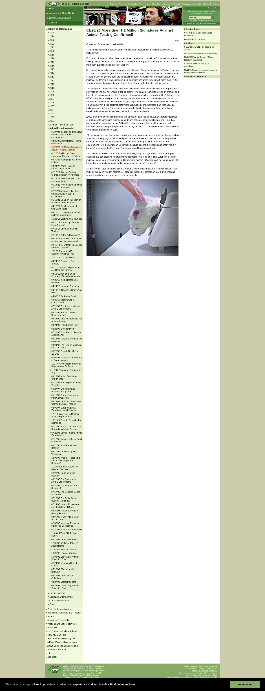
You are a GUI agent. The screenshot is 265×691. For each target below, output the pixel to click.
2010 (51, 88)
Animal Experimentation (61, 128)
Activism (53, 22)
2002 (51, 117)
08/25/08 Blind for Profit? (63, 329)
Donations (214, 4)
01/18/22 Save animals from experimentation (65, 179)
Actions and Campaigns (59, 29)
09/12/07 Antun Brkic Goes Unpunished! (64, 377)
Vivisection (123, 4)
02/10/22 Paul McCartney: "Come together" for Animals (65, 173)
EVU (78, 677)
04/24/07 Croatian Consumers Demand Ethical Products (66, 402)
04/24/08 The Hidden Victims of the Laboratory (66, 346)
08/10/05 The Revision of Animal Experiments (63, 480)
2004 (51, 110)
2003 (51, 113)
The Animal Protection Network (62, 631)
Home (52, 8)
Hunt (154, 4)
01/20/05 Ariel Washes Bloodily (66, 529)
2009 (51, 91)
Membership (197, 4)
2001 (51, 121)
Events (50, 616)
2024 (51, 36)
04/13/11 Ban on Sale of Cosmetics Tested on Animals (65, 275)
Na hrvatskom (213, 8)
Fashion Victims (57, 593)
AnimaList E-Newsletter (58, 620)
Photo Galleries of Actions (59, 609)
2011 (51, 84)
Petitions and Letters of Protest (62, 624)
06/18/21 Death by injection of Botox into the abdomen (66, 201)
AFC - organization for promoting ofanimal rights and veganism (201, 12)
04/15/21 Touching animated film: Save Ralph (65, 207)
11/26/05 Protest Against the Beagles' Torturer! (65, 468)
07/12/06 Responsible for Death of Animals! (67, 440)
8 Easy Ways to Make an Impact (62, 642)
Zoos (149, 4)
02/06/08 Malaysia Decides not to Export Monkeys (66, 358)
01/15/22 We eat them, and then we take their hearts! (67, 186)
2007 (51, 99)
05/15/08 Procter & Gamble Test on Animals (66, 340)
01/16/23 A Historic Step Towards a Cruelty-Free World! (66, 154)
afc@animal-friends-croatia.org (204, 671)
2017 (51, 62)
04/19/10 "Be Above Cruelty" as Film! (66, 291)
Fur (129, 4)
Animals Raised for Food (61, 124)
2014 (51, 73)
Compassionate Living (60, 18)
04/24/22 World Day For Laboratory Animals (63, 167)
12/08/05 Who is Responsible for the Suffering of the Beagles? (65, 460)
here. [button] (132, 684)
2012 (51, 80)
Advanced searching (205, 20)
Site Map (193, 20)
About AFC (52, 627)
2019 (51, 55)
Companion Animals (172, 4)
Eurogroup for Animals (90, 677)
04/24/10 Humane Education (65, 286)
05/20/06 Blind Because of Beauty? (64, 446)
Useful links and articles (194, 39)
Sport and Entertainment (61, 597)
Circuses (142, 4)
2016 (51, 66)
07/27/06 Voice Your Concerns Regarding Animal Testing (66, 427)
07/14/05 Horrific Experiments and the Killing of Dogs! (65, 505)
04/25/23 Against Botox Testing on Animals (66, 142)
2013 (51, 77)
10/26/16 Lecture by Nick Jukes (66, 219)
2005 (51, 106)
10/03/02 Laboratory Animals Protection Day (65, 558)
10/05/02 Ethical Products (63, 553)
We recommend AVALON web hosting (201, 23)
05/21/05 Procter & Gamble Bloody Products (64, 512)
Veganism (114, 4)
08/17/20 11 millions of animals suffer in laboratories (66, 213)
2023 (51, 40)
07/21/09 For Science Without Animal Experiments (65, 307)
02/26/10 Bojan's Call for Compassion (63, 301)
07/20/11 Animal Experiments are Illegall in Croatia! (65, 268)
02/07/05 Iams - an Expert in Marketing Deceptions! (65, 524)
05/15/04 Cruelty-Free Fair (64, 539)
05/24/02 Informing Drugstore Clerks (65, 564)
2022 (51, 44)
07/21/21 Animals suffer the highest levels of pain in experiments (64, 194)
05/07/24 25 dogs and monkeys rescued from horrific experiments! (66, 134)
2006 (51, 102)
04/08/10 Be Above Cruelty (64, 296)
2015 (51, 69)
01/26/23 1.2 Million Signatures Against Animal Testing (66, 148)
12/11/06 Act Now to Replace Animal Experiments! (65, 415)
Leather (135, 4)
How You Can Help (56, 635)
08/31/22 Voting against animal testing (200, 53)
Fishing (160, 4)
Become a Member (56, 649)
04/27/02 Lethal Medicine (63, 582)
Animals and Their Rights (61, 13)
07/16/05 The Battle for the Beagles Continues (64, 499)
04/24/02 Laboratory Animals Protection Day (65, 586)
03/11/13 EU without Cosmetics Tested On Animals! (66, 246)
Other (52, 604)
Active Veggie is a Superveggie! (62, 646)
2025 (51, 32)
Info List (206, 4)
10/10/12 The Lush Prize (63, 257)
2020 (51, 51)
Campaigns (186, 4)
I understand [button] (245, 684)
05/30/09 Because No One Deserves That (64, 313)
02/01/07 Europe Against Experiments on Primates (63, 409)
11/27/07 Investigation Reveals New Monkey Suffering (66, 365)
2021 (51, 47)
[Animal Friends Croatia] (68, 5)
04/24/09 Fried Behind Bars (64, 325)
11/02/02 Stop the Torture (63, 549)
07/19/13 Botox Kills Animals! (65, 235)
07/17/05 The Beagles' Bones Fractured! (65, 493)
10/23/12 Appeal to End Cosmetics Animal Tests (62, 252)
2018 (51, 58)
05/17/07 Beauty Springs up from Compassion (65, 396)
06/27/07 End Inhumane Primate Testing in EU (63, 390)
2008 (51, 95)
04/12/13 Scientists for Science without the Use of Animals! (66, 239)
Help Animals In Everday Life (61, 638)
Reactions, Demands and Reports (64, 612)
